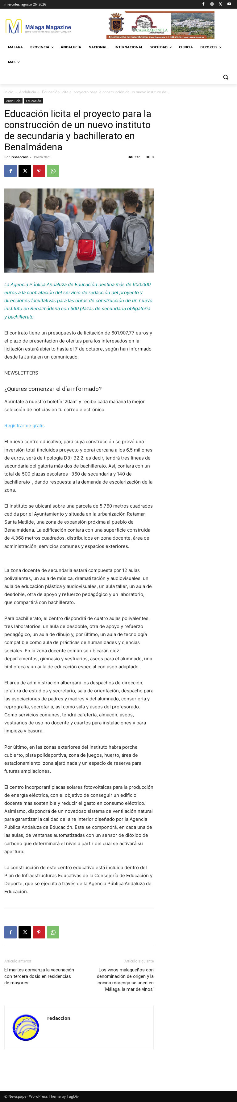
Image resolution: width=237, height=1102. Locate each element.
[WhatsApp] (53, 171)
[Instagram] (212, 4)
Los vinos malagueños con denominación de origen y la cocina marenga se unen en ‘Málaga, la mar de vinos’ (125, 979)
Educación (33, 101)
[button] (225, 77)
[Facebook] (203, 4)
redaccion (19, 157)
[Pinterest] (39, 171)
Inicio (8, 92)
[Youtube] (229, 4)
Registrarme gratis (24, 425)
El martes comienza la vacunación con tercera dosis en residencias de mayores (39, 976)
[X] (220, 4)
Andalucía (27, 92)
